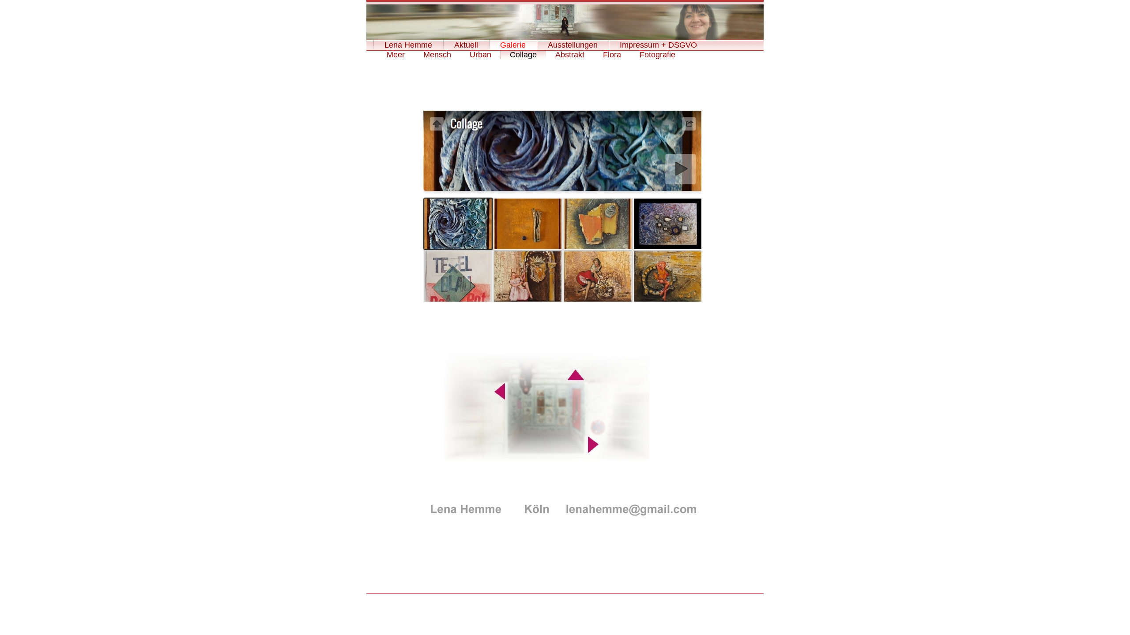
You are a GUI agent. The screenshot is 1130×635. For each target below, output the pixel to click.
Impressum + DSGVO (658, 45)
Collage (523, 55)
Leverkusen (565, 601)
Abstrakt (569, 55)
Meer (396, 55)
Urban (480, 55)
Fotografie (657, 55)
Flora (612, 55)
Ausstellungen (573, 45)
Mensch (437, 55)
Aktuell (466, 45)
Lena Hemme (408, 45)
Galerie (513, 45)
